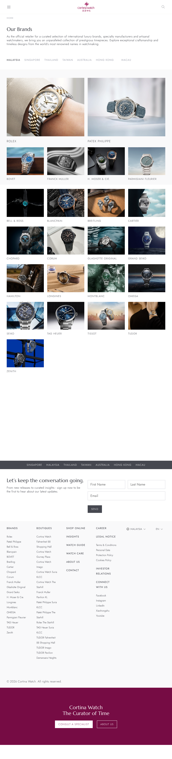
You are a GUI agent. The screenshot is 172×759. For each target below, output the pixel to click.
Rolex (9, 537)
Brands (12, 528)
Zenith (10, 632)
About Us (73, 562)
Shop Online (75, 528)
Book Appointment (127, 438)
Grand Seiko (13, 592)
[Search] (163, 7)
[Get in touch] (164, 751)
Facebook (101, 595)
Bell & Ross (12, 547)
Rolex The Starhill (45, 622)
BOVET (10, 557)
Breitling (11, 562)
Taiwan (68, 60)
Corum (10, 577)
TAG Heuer (12, 622)
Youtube (100, 616)
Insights (72, 537)
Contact (72, 570)
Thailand (51, 60)
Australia (84, 60)
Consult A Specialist (74, 724)
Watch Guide (75, 545)
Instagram (101, 600)
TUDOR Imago (43, 648)
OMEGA (11, 612)
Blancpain (12, 552)
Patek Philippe (14, 542)
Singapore (32, 60)
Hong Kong (105, 60)
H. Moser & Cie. (15, 597)
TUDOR (10, 627)
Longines (11, 602)
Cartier (10, 567)
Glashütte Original (16, 587)
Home (10, 18)
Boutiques (44, 528)
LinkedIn (100, 606)
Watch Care (75, 553)
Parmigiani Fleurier (16, 617)
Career (101, 528)
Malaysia (13, 60)
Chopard (11, 572)
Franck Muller (14, 582)
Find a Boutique (125, 448)
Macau (126, 60)
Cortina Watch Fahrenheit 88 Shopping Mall (44, 542)
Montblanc (12, 607)
